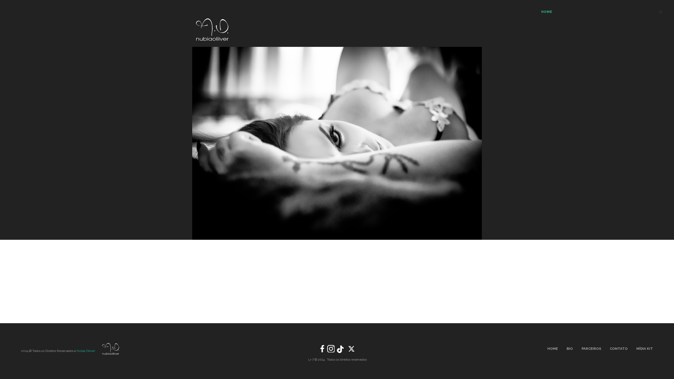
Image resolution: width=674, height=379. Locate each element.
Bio (570, 349)
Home (552, 349)
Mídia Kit (644, 349)
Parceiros (591, 349)
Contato (619, 349)
